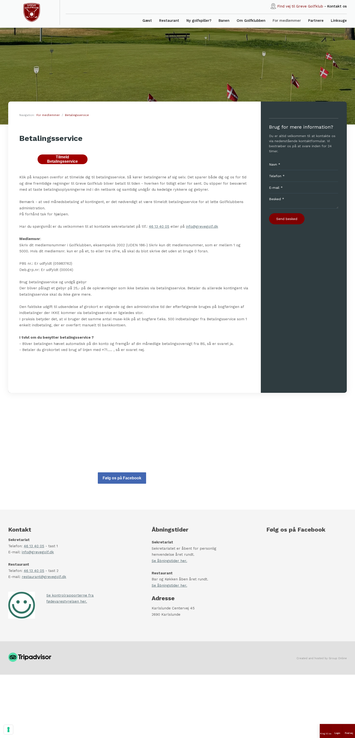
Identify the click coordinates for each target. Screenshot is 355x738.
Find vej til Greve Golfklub (300, 6)
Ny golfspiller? (198, 20)
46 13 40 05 (159, 226)
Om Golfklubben (251, 20)
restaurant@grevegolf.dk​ (44, 577)
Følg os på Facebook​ (122, 478)
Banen (224, 20)
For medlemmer (287, 20)
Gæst (147, 20)
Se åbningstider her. (169, 561)
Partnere (316, 20)
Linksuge (339, 20)
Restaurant (169, 20)
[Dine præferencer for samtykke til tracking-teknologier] (8, 729)
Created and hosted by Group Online (322, 658)
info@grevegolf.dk (202, 226)
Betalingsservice (77, 115)
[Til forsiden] (31, 12)
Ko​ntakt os (337, 6)
